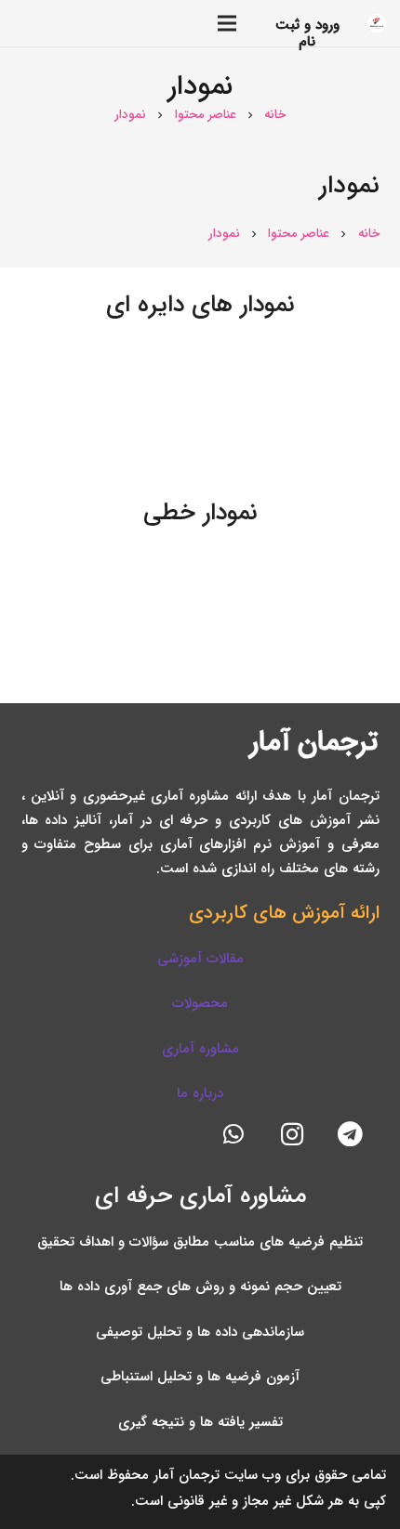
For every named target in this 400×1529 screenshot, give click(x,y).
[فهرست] (134, 23)
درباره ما (200, 1093)
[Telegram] (350, 1134)
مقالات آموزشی (200, 958)
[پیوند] (376, 23)
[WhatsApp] (234, 1134)
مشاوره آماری (200, 1049)
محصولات (200, 1003)
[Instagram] (292, 1134)
